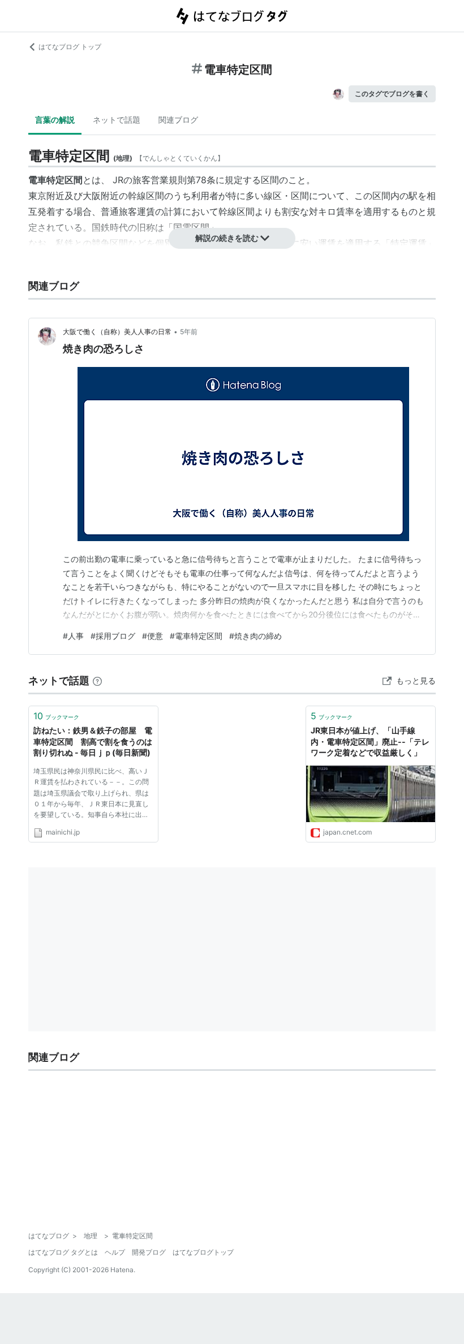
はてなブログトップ (203, 1252)
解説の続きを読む (227, 238)
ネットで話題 (116, 119)
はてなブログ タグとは (63, 1252)
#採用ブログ (113, 636)
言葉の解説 (55, 119)
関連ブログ (178, 119)
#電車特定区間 (196, 636)
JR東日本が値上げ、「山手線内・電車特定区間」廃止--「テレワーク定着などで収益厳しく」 (370, 741)
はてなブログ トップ (69, 46)
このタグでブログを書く (392, 93)
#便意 (152, 636)
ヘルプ (115, 1252)
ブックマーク (56, 715)
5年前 (188, 331)
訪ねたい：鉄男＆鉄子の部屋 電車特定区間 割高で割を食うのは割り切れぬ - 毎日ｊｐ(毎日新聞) (92, 741)
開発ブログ (149, 1252)
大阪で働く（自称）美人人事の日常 (117, 331)
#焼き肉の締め (255, 636)
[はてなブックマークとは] (97, 680)
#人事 (73, 636)
